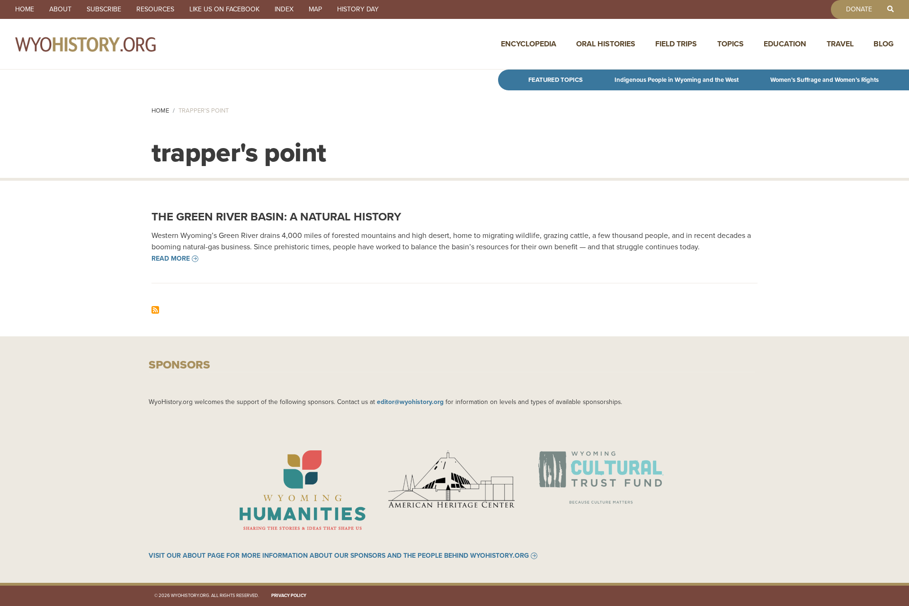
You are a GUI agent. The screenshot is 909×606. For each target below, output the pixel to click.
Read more (171, 259)
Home (24, 9)
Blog (883, 43)
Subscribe (104, 9)
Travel (840, 43)
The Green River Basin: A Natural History (276, 216)
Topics (730, 43)
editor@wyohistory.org (410, 401)
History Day (358, 9)
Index (284, 9)
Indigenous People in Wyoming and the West (677, 79)
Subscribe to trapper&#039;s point (155, 310)
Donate (859, 9)
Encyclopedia (528, 43)
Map (315, 9)
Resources (155, 9)
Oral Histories (605, 43)
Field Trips (676, 43)
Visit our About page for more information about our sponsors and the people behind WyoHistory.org (339, 556)
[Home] (106, 44)
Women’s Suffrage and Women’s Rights (824, 79)
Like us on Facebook (224, 9)
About (60, 9)
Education (785, 43)
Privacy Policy (288, 595)
